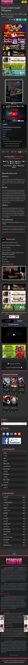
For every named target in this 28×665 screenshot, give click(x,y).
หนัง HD (12, 161)
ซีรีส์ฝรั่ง (5, 461)
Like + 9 (13, 316)
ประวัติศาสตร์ (6, 523)
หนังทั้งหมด (19, 161)
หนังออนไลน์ (6, 613)
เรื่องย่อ (4, 134)
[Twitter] (7, 434)
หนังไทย (12, 163)
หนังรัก (5, 534)
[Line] (25, 20)
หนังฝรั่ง (5, 477)
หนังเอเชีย (5, 482)
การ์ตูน (5, 455)
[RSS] (19, 434)
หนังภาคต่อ (6, 479)
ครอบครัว (5, 518)
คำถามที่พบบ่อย (6, 138)
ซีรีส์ (4, 458)
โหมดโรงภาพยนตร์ (14, 324)
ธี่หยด (14, 167)
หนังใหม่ (5, 485)
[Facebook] (3, 434)
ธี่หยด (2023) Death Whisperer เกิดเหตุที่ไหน (13, 141)
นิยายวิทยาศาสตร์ (7, 537)
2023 (7, 152)
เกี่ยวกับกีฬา (6, 539)
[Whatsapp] (20, 20)
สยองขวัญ (9, 16)
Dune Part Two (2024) (14, 363)
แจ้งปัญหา (20, 321)
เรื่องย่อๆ (4, 132)
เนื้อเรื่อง (4, 136)
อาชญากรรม (6, 510)
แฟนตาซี (5, 521)
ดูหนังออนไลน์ (21, 165)
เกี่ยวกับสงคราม (7, 545)
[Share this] (14, 20)
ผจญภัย (5, 499)
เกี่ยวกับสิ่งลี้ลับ (7, 531)
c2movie (3, 16)
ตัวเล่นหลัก (8, 321)
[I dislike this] (17, 316)
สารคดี (5, 515)
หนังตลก (5, 507)
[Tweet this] (17, 20)
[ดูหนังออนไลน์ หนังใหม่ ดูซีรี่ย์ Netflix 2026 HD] (7, 3)
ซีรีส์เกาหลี (6, 463)
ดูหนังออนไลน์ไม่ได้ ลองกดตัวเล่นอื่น (12, 145)
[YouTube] (15, 434)
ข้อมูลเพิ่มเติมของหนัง (7, 129)
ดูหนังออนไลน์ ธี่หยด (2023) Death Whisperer (12, 127)
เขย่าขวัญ (5, 542)
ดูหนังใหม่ (20, 633)
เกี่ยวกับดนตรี (6, 529)
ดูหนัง (15, 165)
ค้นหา (25, 423)
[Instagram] (11, 434)
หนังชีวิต (5, 513)
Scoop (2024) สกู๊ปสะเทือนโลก (13, 367)
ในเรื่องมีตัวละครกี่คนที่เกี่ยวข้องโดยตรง (12, 143)
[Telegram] (23, 20)
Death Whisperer (8, 165)
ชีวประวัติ (5, 505)
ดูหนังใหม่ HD (6, 466)
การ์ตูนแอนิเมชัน (7, 502)
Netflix (5, 453)
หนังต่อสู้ (5, 497)
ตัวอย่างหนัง (6, 469)
